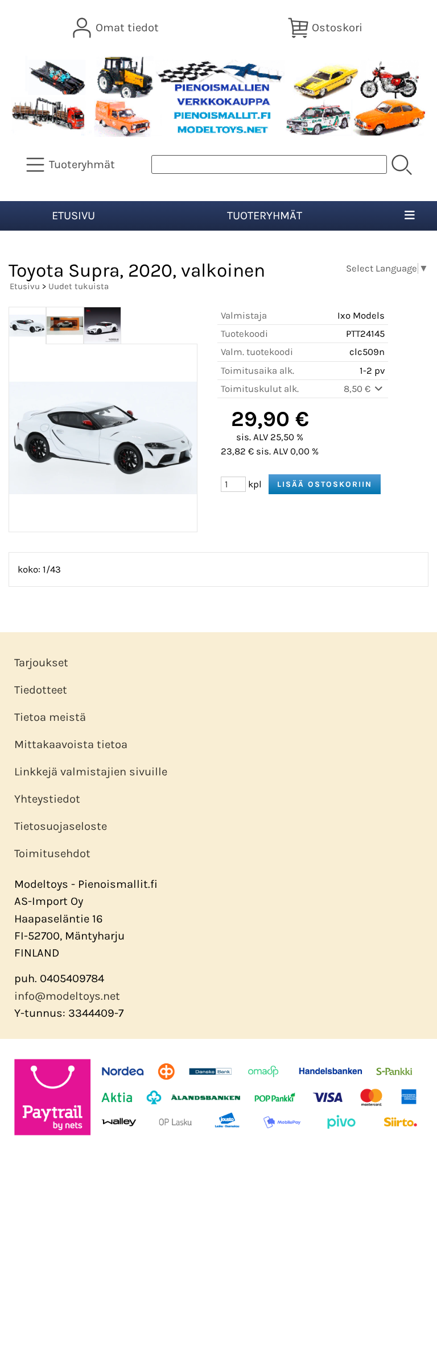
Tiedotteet (40, 689)
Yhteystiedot (47, 798)
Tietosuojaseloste (60, 826)
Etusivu (73, 215)
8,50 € (358, 388)
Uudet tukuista (78, 286)
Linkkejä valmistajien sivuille (90, 771)
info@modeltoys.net (67, 996)
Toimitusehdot (52, 853)
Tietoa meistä (50, 717)
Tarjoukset (41, 662)
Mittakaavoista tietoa (70, 744)
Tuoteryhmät (264, 215)
